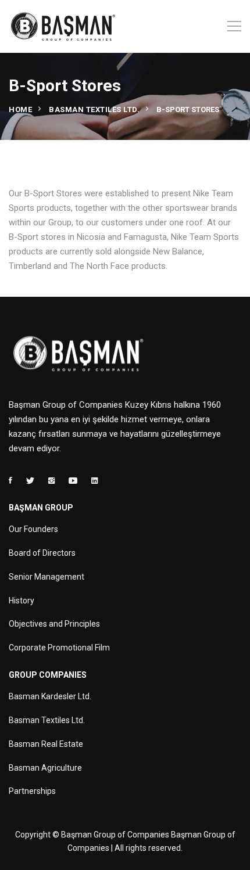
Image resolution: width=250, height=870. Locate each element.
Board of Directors (42, 553)
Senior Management (46, 576)
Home (20, 109)
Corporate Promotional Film (59, 647)
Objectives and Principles (54, 623)
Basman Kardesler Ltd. (50, 696)
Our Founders (33, 529)
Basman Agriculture (45, 767)
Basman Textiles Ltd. (94, 109)
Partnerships (32, 791)
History (21, 600)
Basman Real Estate (46, 744)
